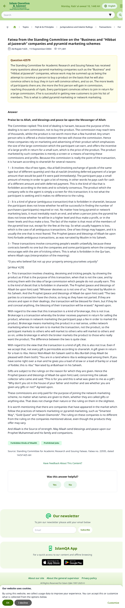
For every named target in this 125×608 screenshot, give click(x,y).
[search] (120, 14)
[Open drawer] (121, 6)
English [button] (111, 6)
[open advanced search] (110, 15)
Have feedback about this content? (62, 463)
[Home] (14, 27)
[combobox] (56, 15)
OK (7, 602)
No (70, 484)
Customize (113, 602)
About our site (36, 578)
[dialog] (61, 596)
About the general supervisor (63, 578)
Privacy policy (89, 578)
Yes (54, 484)
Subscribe (85, 529)
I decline (23, 602)
